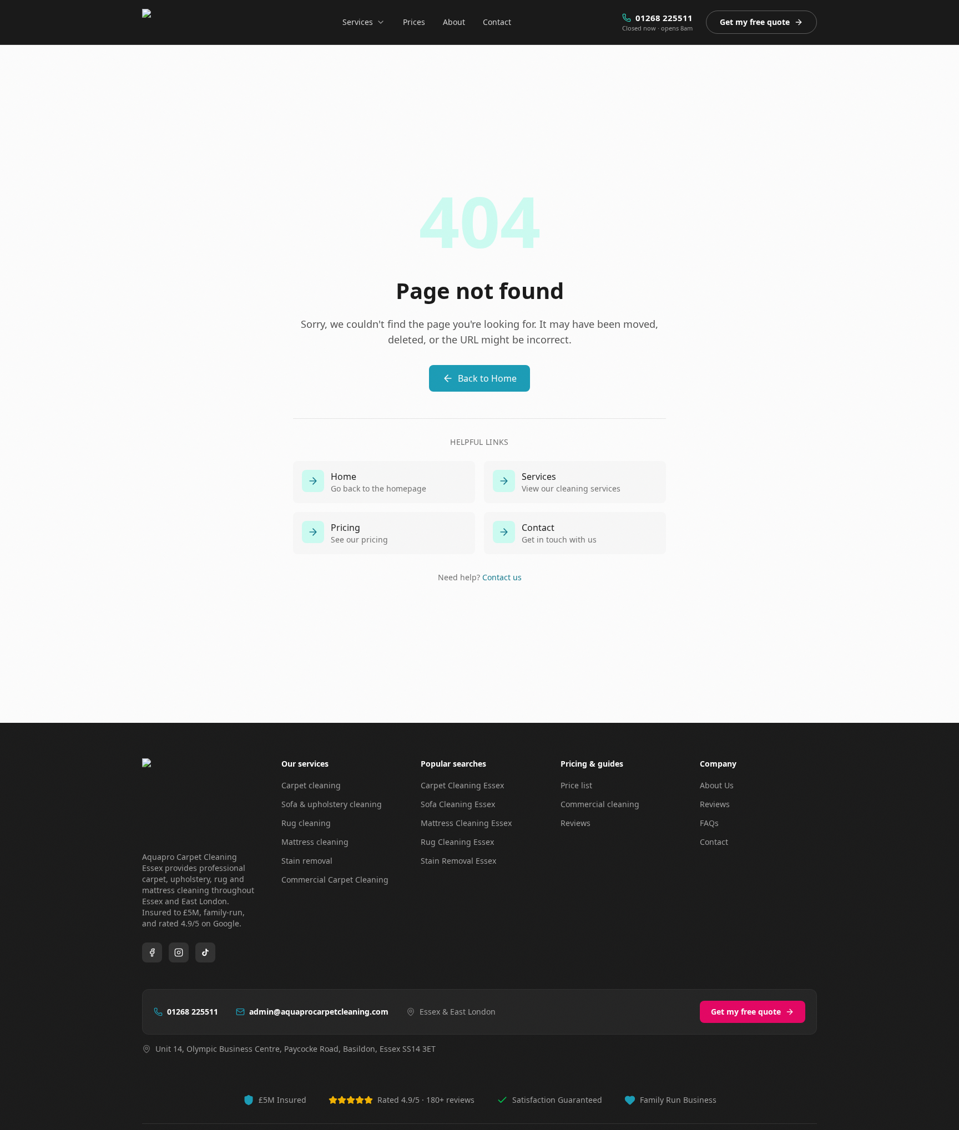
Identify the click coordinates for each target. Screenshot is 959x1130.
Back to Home (487, 378)
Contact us (502, 577)
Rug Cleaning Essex (457, 842)
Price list (576, 785)
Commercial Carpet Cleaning (334, 879)
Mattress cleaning (315, 842)
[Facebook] (152, 952)
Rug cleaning (306, 823)
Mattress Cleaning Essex (466, 823)
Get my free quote (755, 22)
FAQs (709, 823)
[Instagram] (179, 952)
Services (357, 22)
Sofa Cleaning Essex (458, 804)
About (454, 22)
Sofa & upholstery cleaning (331, 804)
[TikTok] (205, 952)
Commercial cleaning (600, 804)
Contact (497, 22)
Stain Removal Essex (458, 860)
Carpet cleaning (311, 785)
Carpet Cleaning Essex (462, 785)
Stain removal (306, 860)
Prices (414, 22)
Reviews (575, 823)
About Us (717, 785)
